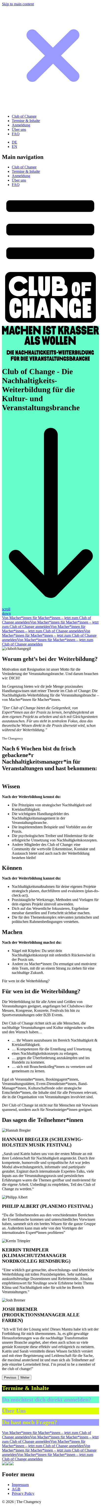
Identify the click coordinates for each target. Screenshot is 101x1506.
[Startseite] (50, 323)
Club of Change (24, 116)
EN (14, 146)
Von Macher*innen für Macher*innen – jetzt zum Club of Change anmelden (43, 629)
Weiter (24, 1377)
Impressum (20, 1485)
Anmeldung (21, 125)
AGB (16, 1489)
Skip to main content (18, 4)
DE (14, 142)
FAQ (16, 134)
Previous (10, 1377)
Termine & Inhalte (26, 121)
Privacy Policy (23, 1493)
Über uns (19, 129)
